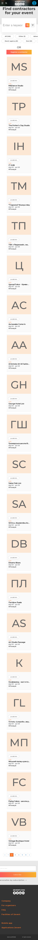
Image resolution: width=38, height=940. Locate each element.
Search (27, 25)
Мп (19, 742)
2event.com (9, 936)
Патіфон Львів (15, 602)
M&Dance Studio (16, 86)
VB (19, 822)
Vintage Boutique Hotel (19, 841)
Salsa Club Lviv (15, 483)
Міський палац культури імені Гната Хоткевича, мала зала (19, 761)
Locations (13, 80)
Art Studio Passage (17, 642)
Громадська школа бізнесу (19, 443)
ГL (19, 702)
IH (19, 146)
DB (19, 543)
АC (19, 305)
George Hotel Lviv (16, 404)
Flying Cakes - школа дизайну (19, 801)
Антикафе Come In (17, 324)
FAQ (4, 910)
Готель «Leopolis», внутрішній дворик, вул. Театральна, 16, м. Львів (19, 722)
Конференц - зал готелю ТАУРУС (19, 682)
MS (19, 66)
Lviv (10, 84)
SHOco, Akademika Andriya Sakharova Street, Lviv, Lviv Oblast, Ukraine (19, 523)
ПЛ (19, 583)
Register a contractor (19, 52)
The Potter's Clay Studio (19, 125)
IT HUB (12, 165)
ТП (19, 225)
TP (19, 106)
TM (19, 186)
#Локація (12, 90)
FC (19, 782)
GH (19, 384)
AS (19, 623)
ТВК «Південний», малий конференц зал (19, 245)
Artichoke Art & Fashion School (19, 364)
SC (19, 464)
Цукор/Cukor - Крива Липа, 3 (19, 284)
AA (19, 345)
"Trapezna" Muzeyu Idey (19, 205)
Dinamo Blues (15, 563)
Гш (19, 424)
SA (19, 504)
